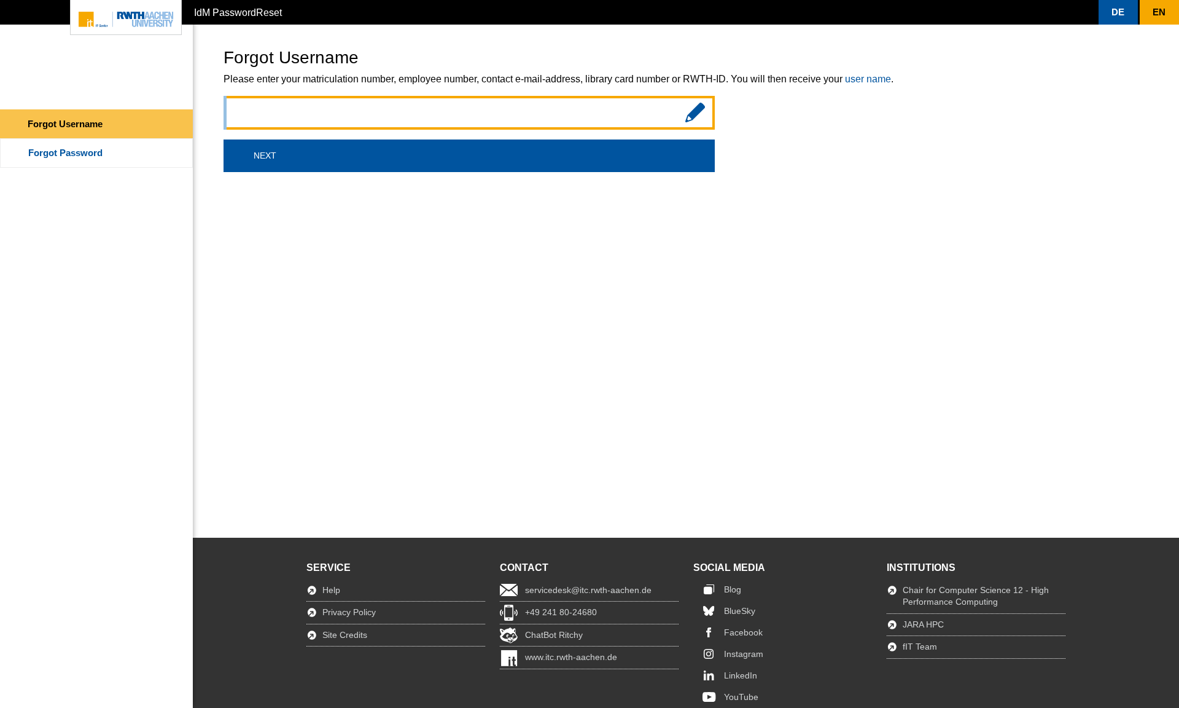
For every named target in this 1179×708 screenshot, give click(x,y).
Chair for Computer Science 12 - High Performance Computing (976, 596)
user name (868, 79)
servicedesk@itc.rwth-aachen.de (588, 590)
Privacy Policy (349, 612)
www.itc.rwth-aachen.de (571, 657)
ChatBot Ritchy (554, 635)
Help (331, 590)
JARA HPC (923, 624)
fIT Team (920, 646)
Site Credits (344, 635)
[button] (1118, 12)
